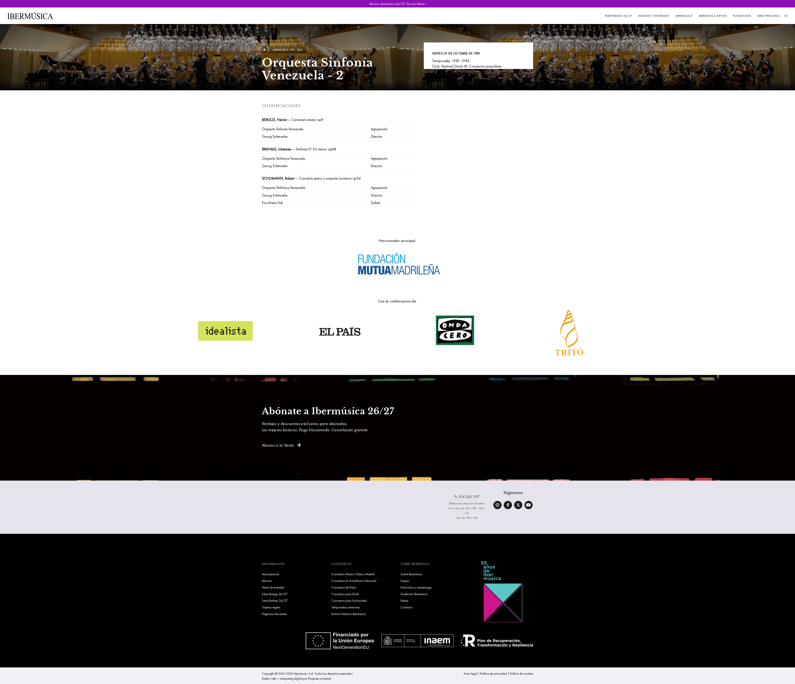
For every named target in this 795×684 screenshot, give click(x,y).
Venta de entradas (273, 587)
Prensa (404, 601)
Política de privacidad (493, 674)
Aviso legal (470, 674)
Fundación (742, 16)
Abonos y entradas (653, 16)
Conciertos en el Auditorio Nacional (353, 581)
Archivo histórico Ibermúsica (348, 614)
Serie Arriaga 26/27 (275, 594)
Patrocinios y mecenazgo (416, 587)
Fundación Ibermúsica (414, 594)
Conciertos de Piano (343, 587)
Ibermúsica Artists (713, 16)
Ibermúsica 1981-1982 (288, 50)
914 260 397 (469, 496)
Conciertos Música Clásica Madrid (352, 574)
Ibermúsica (684, 16)
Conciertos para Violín (345, 594)
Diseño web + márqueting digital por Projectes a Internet (296, 678)
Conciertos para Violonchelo (349, 601)
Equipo (405, 581)
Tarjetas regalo (271, 607)
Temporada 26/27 (618, 16)
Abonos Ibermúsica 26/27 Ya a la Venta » (397, 3)
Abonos (267, 581)
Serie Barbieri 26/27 (275, 601)
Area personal (768, 16)
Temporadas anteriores (345, 607)
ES (786, 16)
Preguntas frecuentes (274, 614)
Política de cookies (521, 674)
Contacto (407, 607)
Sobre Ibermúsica (411, 574)
